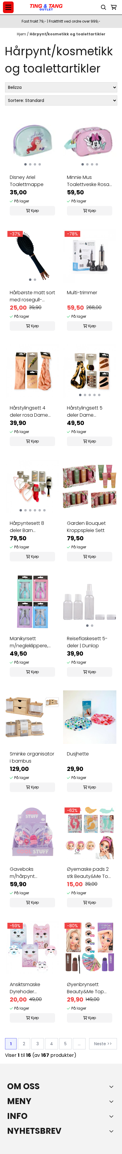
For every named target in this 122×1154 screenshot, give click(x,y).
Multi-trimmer (82, 292)
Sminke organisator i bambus (32, 757)
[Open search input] (103, 7)
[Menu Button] (8, 7)
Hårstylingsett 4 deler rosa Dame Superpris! (29, 411)
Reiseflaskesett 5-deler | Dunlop (87, 642)
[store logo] (46, 7)
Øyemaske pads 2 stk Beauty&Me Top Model (89, 873)
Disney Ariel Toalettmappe (27, 181)
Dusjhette (78, 753)
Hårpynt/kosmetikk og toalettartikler (67, 34)
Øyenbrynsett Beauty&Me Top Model (85, 988)
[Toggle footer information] (112, 1086)
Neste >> (103, 1044)
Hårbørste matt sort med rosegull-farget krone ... (32, 296)
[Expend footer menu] (112, 1101)
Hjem (22, 34)
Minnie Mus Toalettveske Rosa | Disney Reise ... (89, 181)
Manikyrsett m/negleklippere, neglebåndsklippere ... (32, 642)
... (79, 1044)
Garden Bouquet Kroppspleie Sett (86, 527)
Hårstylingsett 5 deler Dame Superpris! (84, 411)
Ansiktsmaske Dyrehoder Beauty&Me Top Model (28, 988)
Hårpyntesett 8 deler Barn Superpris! (27, 527)
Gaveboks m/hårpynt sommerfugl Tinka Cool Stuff (30, 873)
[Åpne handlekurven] (113, 7)
